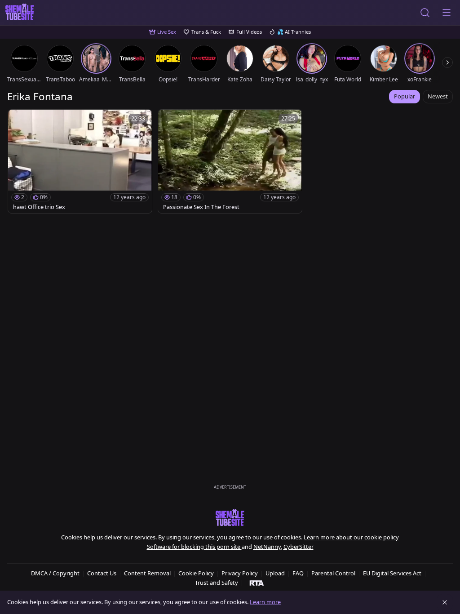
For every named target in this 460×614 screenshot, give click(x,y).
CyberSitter (298, 547)
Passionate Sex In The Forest (201, 207)
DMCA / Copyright (55, 573)
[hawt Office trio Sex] (80, 161)
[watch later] (19, 120)
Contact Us (101, 573)
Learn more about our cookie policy (351, 537)
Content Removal (147, 573)
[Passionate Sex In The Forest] (230, 161)
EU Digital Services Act (392, 573)
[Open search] (425, 12)
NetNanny (267, 547)
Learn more (265, 602)
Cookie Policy (196, 573)
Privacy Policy (239, 573)
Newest (438, 96)
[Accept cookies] (445, 602)
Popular (404, 96)
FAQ (298, 573)
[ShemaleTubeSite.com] (19, 13)
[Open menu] (446, 12)
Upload (275, 573)
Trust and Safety (216, 582)
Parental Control (333, 573)
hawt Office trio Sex (39, 207)
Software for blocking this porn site (194, 547)
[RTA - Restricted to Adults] (256, 582)
